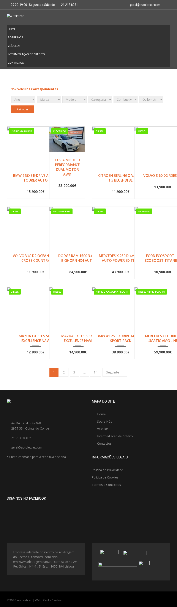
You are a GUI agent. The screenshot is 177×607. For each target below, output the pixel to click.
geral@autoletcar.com (145, 4)
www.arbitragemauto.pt (35, 562)
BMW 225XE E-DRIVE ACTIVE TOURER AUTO (35, 178)
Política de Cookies (105, 477)
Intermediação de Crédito (26, 54)
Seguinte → (114, 372)
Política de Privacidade (107, 470)
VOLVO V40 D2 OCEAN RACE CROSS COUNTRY (35, 258)
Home (12, 29)
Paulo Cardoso (53, 600)
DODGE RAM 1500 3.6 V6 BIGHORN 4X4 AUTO (78, 258)
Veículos (14, 46)
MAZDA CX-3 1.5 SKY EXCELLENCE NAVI (35, 338)
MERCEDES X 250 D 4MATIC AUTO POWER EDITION (120, 258)
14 (96, 372)
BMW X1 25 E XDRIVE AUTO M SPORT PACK (120, 338)
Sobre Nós (15, 37)
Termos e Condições (106, 485)
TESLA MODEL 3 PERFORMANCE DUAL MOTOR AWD (67, 167)
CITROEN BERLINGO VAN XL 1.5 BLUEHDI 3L (120, 178)
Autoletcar (24, 600)
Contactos (16, 62)
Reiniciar (22, 109)
